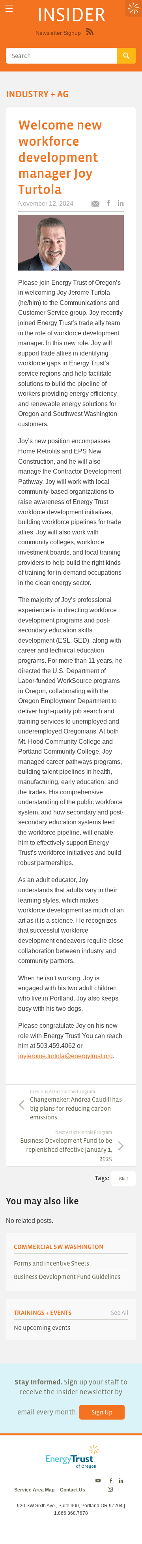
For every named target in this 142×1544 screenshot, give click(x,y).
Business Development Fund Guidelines (67, 1276)
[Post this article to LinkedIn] (121, 203)
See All (119, 1312)
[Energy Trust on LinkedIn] (121, 1481)
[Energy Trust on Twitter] (99, 1481)
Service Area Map (34, 1490)
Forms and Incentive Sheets (51, 1263)
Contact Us (72, 1490)
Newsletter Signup (58, 33)
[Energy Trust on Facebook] (110, 1481)
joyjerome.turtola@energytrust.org (65, 1056)
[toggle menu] (9, 9)
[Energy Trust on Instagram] (111, 1490)
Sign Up (102, 1412)
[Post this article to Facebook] (108, 203)
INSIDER (71, 14)
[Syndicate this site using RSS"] (89, 37)
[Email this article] (95, 204)
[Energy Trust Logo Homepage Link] (71, 1464)
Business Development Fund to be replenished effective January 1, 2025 (66, 1146)
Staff (123, 1178)
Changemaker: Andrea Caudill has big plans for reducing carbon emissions (76, 1105)
